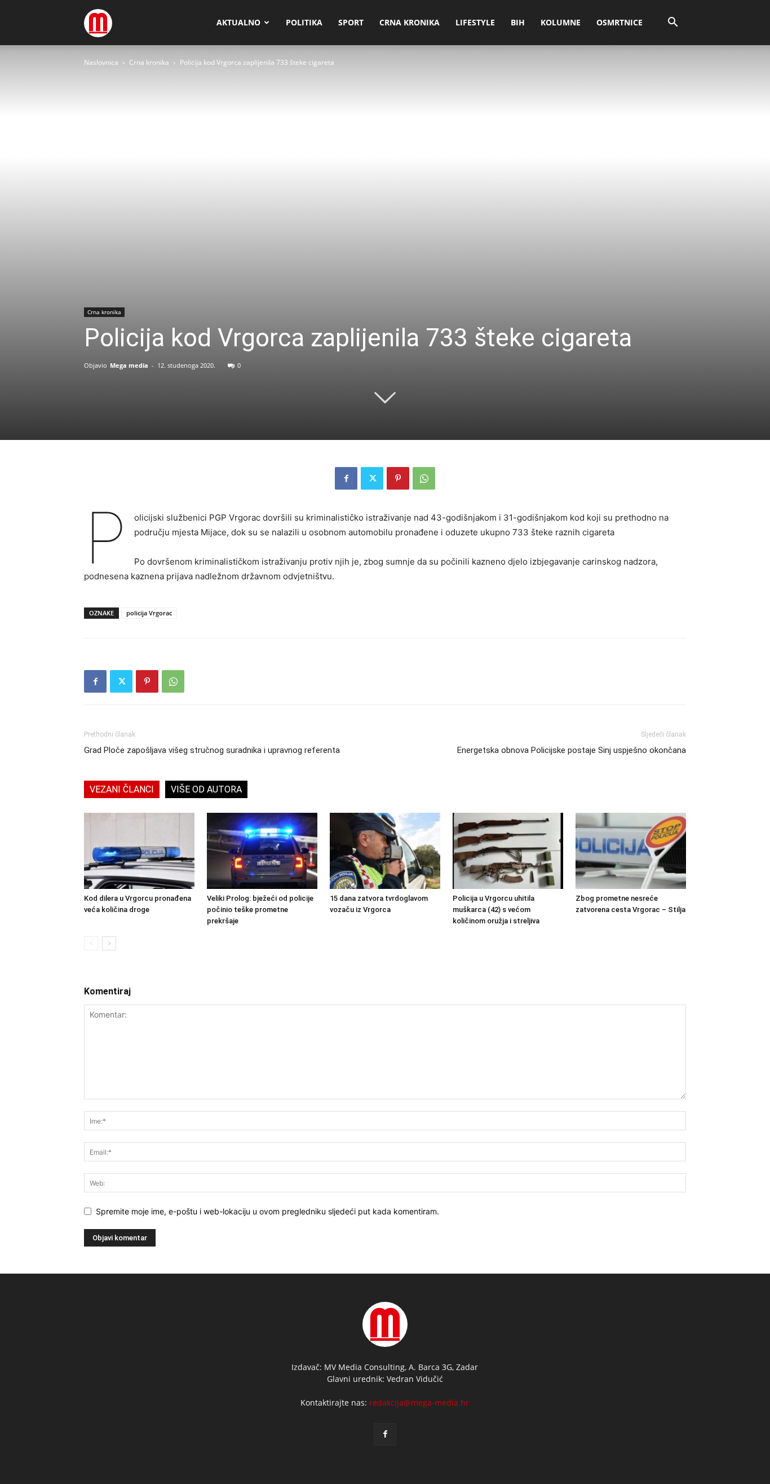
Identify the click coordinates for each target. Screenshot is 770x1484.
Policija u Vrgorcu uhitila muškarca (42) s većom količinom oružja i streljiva (496, 909)
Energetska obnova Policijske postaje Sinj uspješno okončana (571, 750)
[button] (672, 23)
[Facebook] (346, 478)
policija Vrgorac (149, 613)
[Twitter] (372, 478)
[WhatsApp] (424, 478)
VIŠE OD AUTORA (206, 789)
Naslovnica (101, 62)
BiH (518, 22)
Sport (351, 22)
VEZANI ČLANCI (122, 789)
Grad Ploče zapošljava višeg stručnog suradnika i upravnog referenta (212, 750)
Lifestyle (475, 22)
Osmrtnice (619, 22)
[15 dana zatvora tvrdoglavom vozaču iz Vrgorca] (385, 851)
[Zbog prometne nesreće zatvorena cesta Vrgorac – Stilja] (631, 851)
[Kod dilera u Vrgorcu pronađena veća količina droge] (139, 851)
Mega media (129, 365)
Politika (304, 22)
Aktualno (238, 22)
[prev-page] (91, 943)
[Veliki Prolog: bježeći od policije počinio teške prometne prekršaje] (262, 851)
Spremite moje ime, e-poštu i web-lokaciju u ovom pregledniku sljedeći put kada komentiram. (267, 1211)
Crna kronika (409, 22)
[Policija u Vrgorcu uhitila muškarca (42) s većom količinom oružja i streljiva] (508, 851)
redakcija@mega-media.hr (419, 1402)
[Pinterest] (398, 478)
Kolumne (561, 22)
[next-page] (109, 943)
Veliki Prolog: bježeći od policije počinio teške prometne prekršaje (260, 909)
